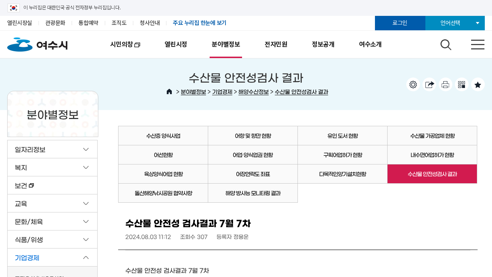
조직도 (119, 22)
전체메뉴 (471, 43)
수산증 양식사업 (163, 135)
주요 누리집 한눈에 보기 (200, 22)
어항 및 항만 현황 (253, 135)
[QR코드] (462, 84)
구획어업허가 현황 (342, 154)
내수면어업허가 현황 (432, 154)
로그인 (400, 22)
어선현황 (163, 154)
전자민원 (276, 44)
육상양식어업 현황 (163, 173)
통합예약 (88, 22)
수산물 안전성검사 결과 (301, 91)
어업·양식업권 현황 (253, 154)
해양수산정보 (253, 91)
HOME (169, 91)
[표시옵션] (413, 84)
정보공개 (323, 44)
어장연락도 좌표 (253, 173)
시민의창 (115, 49)
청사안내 (150, 22)
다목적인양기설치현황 (342, 173)
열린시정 (176, 44)
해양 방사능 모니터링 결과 (252, 192)
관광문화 (55, 22)
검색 (444, 43)
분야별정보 (226, 44)
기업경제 (222, 91)
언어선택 (450, 22)
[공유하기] (429, 84)
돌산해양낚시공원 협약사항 (163, 192)
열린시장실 (19, 22)
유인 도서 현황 (342, 135)
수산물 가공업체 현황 (432, 135)
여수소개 (370, 44)
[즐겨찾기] (478, 84)
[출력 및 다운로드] (445, 84)
